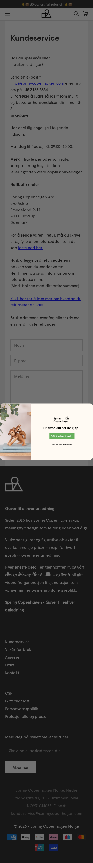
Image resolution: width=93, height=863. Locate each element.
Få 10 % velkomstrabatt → (62, 436)
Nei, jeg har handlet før (62, 444)
